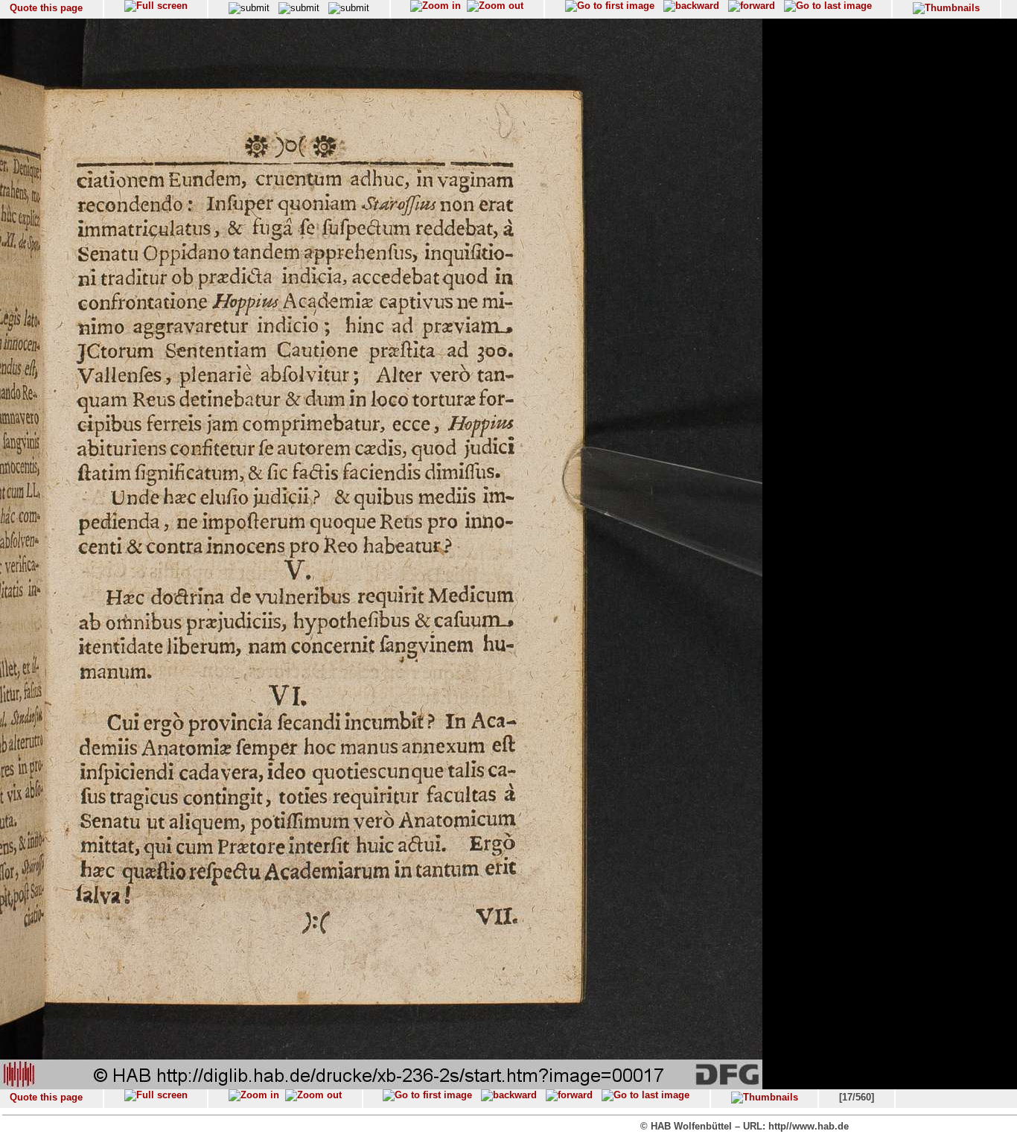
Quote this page (46, 7)
